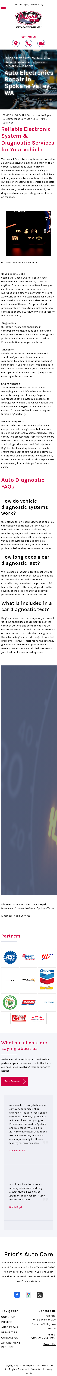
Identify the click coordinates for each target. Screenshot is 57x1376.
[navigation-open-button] (3, 8)
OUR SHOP (8, 1317)
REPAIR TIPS (9, 1332)
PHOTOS (6, 1322)
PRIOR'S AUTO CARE (17, 58)
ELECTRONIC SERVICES (19, 66)
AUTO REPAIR (9, 1327)
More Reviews (12, 1081)
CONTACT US (9, 1337)
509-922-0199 (25, 311)
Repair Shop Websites (39, 1365)
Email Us (49, 1344)
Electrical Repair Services (15, 915)
